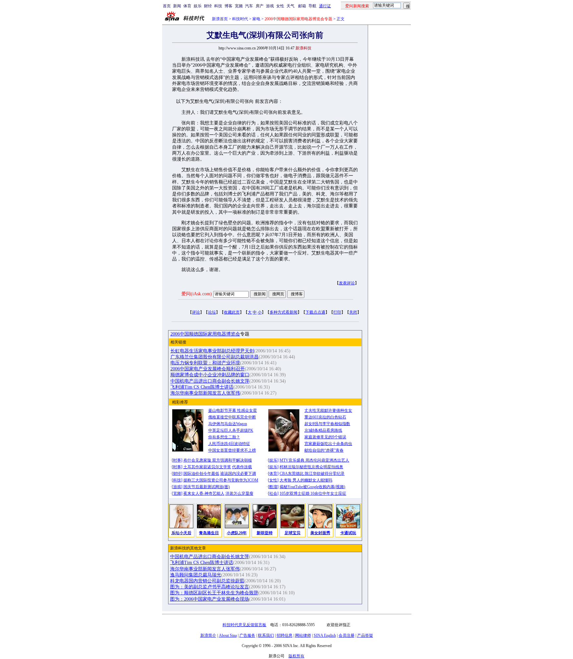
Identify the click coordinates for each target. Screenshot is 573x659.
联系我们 (266, 635)
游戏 (270, 6)
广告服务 (247, 635)
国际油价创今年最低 (201, 473)
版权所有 (296, 656)
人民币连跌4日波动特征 (229, 443)
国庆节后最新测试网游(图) (206, 486)
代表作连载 (242, 467)
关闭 (353, 312)
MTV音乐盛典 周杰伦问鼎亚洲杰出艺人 (314, 460)
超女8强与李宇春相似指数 (327, 423)
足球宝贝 (292, 533)
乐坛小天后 (181, 533)
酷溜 (273, 486)
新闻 (177, 6)
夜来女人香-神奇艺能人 (203, 493)
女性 (280, 6)
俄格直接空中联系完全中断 (232, 417)
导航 (312, 6)
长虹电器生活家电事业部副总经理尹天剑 (212, 350)
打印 (337, 312)
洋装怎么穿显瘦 (239, 493)
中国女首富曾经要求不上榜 (232, 450)
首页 (167, 6)
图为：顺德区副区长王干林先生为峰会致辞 (214, 592)
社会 (273, 493)
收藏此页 (232, 312)
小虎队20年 (237, 533)
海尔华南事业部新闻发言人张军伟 (205, 393)
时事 (177, 460)
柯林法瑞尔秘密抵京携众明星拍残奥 (311, 467)
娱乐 (198, 6)
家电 (256, 19)
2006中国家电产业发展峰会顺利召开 (207, 368)
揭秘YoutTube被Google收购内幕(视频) (312, 486)
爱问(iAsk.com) (196, 293)
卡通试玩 (348, 533)
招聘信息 (284, 635)
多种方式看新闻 (283, 312)
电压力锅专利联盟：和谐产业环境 (205, 362)
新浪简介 (208, 635)
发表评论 (347, 283)
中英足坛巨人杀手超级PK (230, 430)
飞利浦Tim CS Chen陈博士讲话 (201, 387)
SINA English (325, 635)
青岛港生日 (209, 533)
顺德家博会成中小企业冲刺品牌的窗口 (209, 374)
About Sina (228, 635)
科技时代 (240, 19)
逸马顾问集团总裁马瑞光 (195, 574)
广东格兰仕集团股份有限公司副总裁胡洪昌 (214, 356)
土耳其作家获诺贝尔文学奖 (207, 467)
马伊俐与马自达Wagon (227, 423)
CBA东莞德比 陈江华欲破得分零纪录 (312, 473)
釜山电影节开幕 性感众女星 (232, 410)
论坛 (212, 312)
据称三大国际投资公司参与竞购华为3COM (220, 480)
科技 (218, 6)
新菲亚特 (265, 533)
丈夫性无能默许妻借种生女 (328, 410)
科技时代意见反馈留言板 (244, 624)
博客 (228, 6)
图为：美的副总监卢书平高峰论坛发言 (209, 586)
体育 (187, 6)
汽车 (249, 6)
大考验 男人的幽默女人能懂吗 (306, 480)
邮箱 (302, 6)
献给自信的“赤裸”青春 (324, 450)
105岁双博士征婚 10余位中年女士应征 (313, 493)
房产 (260, 6)
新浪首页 (220, 19)
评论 (196, 312)
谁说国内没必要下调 (238, 473)
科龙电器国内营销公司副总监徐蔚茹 (207, 580)
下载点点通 (315, 312)
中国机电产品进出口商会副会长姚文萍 (209, 381)
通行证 (325, 6)
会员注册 (346, 635)
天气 (290, 6)
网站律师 (303, 635)
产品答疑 (365, 635)
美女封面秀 (320, 533)
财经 (208, 6)
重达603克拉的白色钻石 (325, 417)
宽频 (239, 6)
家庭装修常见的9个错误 (325, 437)
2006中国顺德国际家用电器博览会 (205, 333)
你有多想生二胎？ (224, 437)
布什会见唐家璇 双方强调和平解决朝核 (217, 460)
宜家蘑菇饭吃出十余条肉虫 (328, 443)
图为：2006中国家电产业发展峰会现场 (209, 599)
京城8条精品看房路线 (323, 430)
